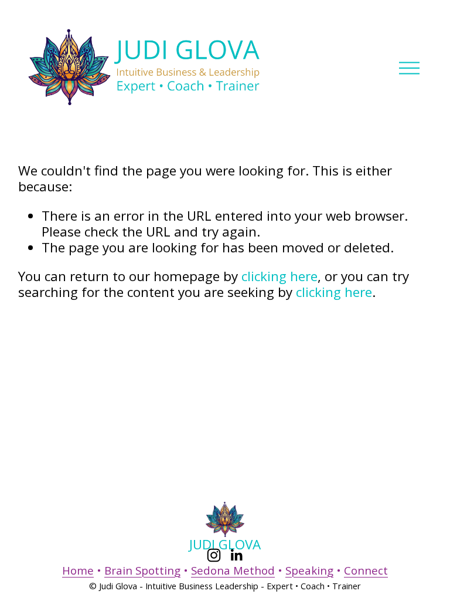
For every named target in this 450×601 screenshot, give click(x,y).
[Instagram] (214, 555)
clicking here (279, 276)
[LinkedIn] (236, 555)
